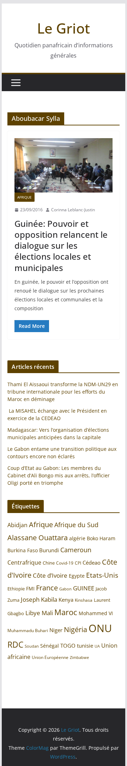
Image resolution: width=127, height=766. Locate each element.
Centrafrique (24, 562)
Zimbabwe (79, 657)
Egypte (77, 575)
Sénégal (49, 645)
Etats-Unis (102, 575)
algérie (77, 538)
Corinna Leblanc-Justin (73, 210)
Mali (47, 612)
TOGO (67, 645)
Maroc (65, 612)
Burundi (49, 550)
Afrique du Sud (76, 524)
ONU (100, 628)
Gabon (65, 588)
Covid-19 (64, 563)
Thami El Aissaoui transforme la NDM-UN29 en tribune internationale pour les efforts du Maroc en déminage (62, 391)
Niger (55, 630)
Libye (32, 613)
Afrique (24, 197)
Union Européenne (50, 657)
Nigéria (75, 629)
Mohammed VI (96, 613)
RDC (15, 644)
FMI (30, 588)
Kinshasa (83, 600)
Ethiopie (16, 588)
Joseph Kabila (39, 599)
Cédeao (92, 562)
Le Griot (63, 28)
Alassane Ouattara (37, 537)
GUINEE (83, 588)
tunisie (85, 645)
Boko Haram (101, 538)
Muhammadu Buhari (27, 630)
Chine (49, 563)
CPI (78, 563)
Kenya (66, 599)
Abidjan (17, 525)
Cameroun (75, 550)
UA (97, 646)
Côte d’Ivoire (50, 575)
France (47, 588)
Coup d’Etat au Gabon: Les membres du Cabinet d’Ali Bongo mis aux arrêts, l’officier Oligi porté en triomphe (58, 475)
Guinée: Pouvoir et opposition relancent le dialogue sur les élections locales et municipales (61, 245)
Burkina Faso (22, 550)
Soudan (32, 646)
